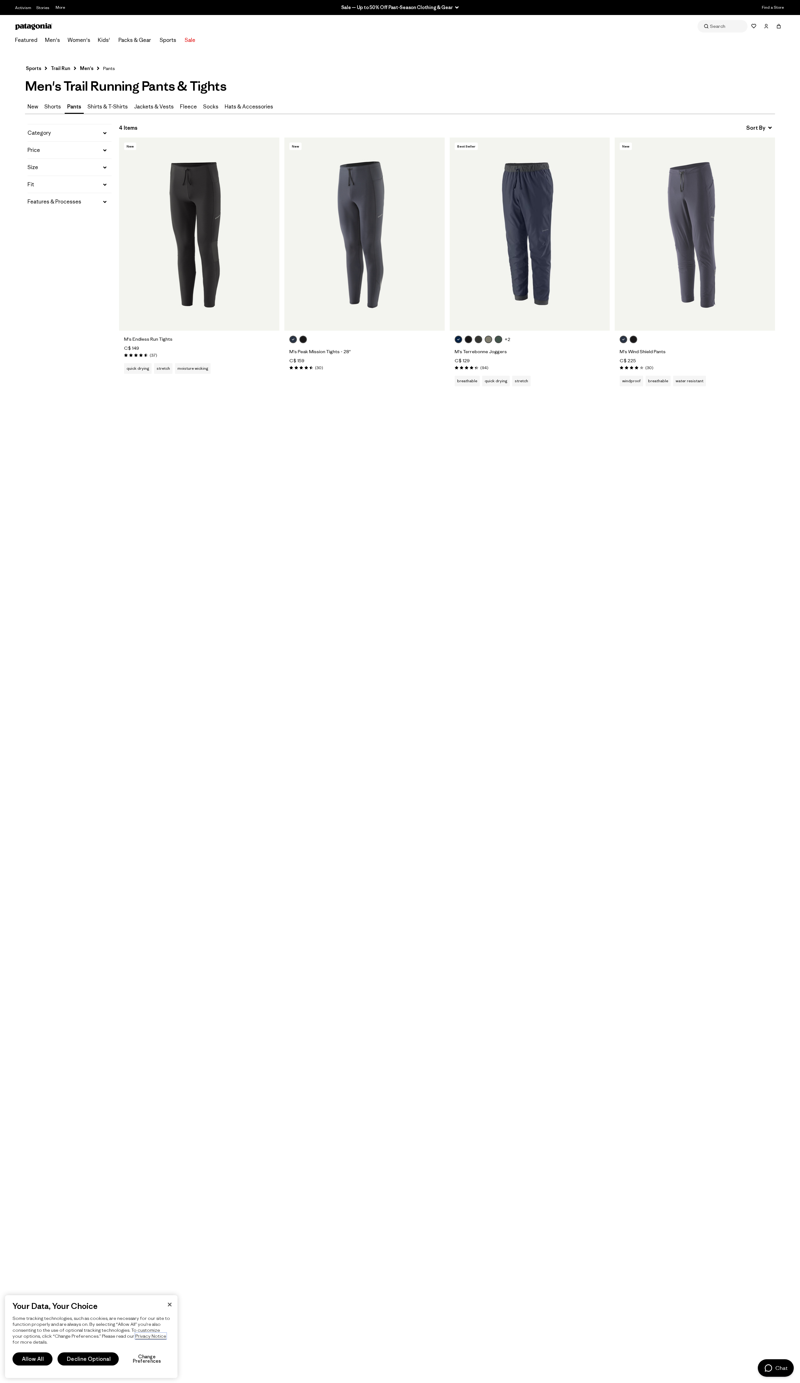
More (60, 7)
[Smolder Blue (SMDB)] (293, 339)
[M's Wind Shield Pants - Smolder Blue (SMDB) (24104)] (695, 234)
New (33, 106)
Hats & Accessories (249, 106)
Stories (42, 7)
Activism (23, 7)
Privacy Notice (150, 1336)
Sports (168, 40)
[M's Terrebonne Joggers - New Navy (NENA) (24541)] (530, 234)
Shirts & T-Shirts (108, 106)
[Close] (170, 1304)
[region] (91, 1336)
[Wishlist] (754, 26)
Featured (26, 40)
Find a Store (773, 7)
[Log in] (766, 26)
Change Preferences (147, 1359)
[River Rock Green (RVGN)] (488, 339)
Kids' (104, 40)
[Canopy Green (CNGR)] (498, 339)
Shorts (52, 106)
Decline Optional (89, 1358)
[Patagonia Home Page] (33, 26)
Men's (52, 40)
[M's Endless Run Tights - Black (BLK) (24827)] (199, 234)
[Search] (723, 26)
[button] (70, 133)
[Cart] (778, 26)
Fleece (188, 106)
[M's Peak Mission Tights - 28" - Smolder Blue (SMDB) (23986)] (364, 234)
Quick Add (199, 319)
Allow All (33, 1358)
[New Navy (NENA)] (458, 339)
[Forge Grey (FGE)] (478, 339)
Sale (190, 40)
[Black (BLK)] (303, 339)
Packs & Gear (134, 40)
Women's (79, 40)
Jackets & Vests (154, 106)
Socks (210, 106)
